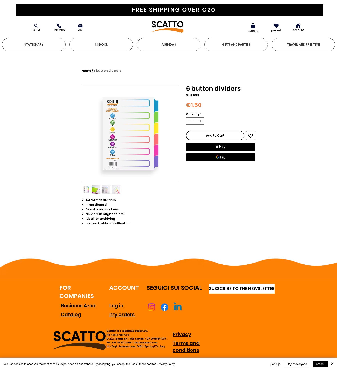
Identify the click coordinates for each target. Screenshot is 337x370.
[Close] (332, 364)
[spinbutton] (195, 121)
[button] (34, 44)
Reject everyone (297, 364)
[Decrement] (189, 121)
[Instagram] (151, 307)
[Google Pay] (220, 157)
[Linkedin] (178, 307)
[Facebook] (164, 307)
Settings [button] (275, 364)
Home (86, 70)
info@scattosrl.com (145, 342)
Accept (320, 364)
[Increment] (201, 121)
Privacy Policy (166, 364)
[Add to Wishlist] (250, 135)
